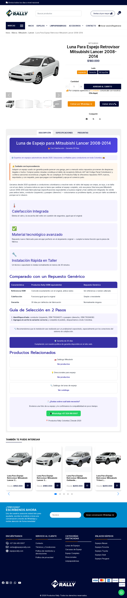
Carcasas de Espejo (73, 549)
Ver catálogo (63, 390)
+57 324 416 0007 (17, 543)
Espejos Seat (100, 555)
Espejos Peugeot (102, 559)
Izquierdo (82, 72)
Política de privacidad (44, 557)
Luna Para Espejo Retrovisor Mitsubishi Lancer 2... (17, 478)
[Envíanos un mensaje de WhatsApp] (121, 592)
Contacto (91, 26)
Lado (93, 68)
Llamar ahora (108, 104)
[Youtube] (19, 582)
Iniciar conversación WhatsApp (99, 515)
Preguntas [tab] (83, 133)
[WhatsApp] (15, 582)
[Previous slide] (9, 95)
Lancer (31, 33)
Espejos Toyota (101, 551)
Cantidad (75, 81)
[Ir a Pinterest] (7, 582)
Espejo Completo (72, 553)
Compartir (93, 114)
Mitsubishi (23, 33)
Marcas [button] (11, 26)
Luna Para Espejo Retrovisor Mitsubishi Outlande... (77, 478)
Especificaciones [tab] (64, 133)
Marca (14, 33)
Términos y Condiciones (45, 547)
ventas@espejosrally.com (20, 547)
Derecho (92, 72)
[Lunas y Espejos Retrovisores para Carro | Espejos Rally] (17, 13)
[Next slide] (59, 95)
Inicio (31, 26)
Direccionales (71, 557)
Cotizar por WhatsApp (80, 104)
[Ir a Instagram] (11, 582)
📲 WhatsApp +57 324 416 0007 (63, 413)
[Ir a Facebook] (3, 582)
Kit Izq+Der (103, 72)
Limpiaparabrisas (58, 26)
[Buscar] (78, 13)
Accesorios (75, 26)
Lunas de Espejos (72, 546)
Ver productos (63, 364)
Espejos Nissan (101, 543)
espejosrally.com (16, 551)
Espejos (41, 26)
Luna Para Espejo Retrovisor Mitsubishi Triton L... (106, 478)
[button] (9, 494)
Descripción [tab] (45, 133)
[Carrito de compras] (118, 13)
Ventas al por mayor (101, 13)
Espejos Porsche (102, 547)
